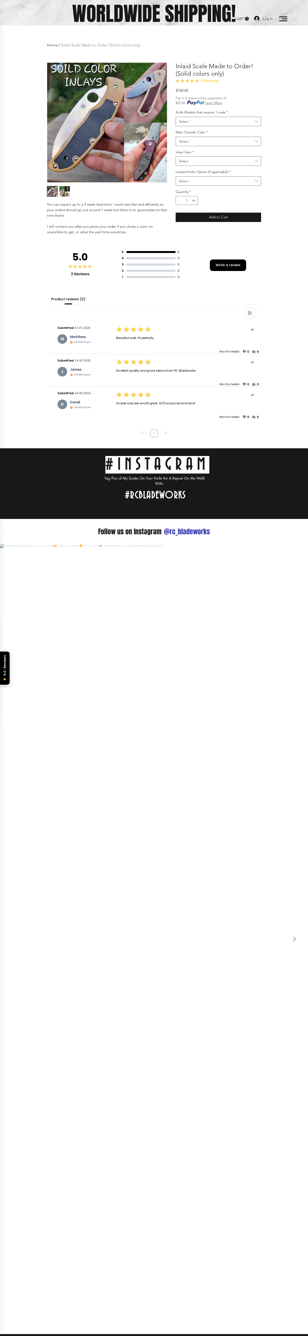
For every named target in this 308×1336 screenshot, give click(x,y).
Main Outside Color (192, 132)
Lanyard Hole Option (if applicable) (203, 172)
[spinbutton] (186, 200)
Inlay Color (185, 152)
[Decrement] (179, 200)
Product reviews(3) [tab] (68, 299)
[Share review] (252, 329)
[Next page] (165, 433)
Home (52, 45)
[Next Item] (294, 939)
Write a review (228, 265)
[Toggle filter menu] (249, 313)
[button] (242, 19)
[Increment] (194, 200)
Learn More (213, 103)
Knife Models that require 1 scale (202, 112)
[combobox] (218, 121)
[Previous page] (142, 433)
